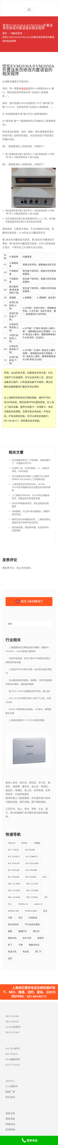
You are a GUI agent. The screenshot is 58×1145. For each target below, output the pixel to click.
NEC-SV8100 (14, 890)
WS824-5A (23, 904)
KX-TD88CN (32, 856)
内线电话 (33, 918)
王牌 (20, 945)
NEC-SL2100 (32, 884)
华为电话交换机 (32, 924)
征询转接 (10, 1129)
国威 (10, 931)
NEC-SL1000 (14, 884)
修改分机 (10, 1113)
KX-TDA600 (31, 870)
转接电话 (10, 1124)
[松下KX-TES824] (29, 750)
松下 (10, 945)
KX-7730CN (13, 850)
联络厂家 (10, 1092)
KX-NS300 (30, 850)
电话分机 (12, 951)
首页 (4, 33)
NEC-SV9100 (14, 897)
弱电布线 (12, 938)
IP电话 (37, 843)
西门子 (38, 951)
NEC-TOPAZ (32, 897)
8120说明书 (12, 1086)
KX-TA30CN (14, 856)
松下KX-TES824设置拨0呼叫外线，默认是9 (29, 691)
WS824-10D (13, 911)
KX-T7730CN (13, 1065)
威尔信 (36, 931)
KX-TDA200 (13, 870)
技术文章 (27, 938)
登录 (28, 568)
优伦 (20, 918)
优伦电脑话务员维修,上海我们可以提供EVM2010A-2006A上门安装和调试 (30, 477)
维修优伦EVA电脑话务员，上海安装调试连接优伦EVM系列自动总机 (31, 521)
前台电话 (10, 1097)
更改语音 (10, 1119)
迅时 (10, 958)
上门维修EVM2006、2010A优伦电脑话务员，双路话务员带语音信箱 (30, 497)
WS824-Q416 (31, 911)
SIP (45, 897)
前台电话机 (13, 924)
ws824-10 (38, 904)
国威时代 (22, 931)
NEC (45, 877)
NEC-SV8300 (32, 890)
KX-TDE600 (13, 877)
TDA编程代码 (13, 1059)
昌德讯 (40, 938)
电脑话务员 (16, 33)
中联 (10, 918)
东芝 (45, 911)
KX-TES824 (31, 877)
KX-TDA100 (13, 863)
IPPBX (24, 843)
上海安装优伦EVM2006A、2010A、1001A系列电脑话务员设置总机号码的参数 (31, 487)
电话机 (24, 88)
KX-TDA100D (32, 863)
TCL (10, 904)
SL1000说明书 (13, 1027)
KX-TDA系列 (12, 1048)
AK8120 (11, 843)
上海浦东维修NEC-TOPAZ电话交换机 (27, 720)
